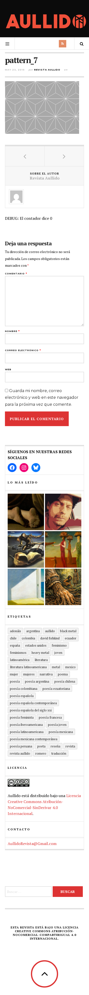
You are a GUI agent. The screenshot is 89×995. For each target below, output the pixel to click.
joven (58, 652)
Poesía (15, 681)
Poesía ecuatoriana (56, 688)
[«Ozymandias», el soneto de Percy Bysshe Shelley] (26, 512)
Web (8, 369)
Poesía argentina (37, 681)
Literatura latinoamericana (28, 667)
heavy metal (40, 652)
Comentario (16, 273)
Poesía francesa (50, 717)
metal (56, 667)
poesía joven (57, 724)
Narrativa (46, 674)
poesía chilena (64, 681)
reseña (55, 746)
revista (70, 746)
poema (63, 674)
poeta (41, 746)
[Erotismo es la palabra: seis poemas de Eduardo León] (63, 512)
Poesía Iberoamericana (26, 724)
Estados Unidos (35, 645)
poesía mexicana (61, 732)
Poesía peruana (21, 746)
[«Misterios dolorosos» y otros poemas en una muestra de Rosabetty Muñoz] (26, 587)
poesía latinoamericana (27, 732)
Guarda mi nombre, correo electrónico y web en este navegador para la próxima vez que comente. (41, 397)
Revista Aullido (47, 69)
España (15, 645)
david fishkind (50, 638)
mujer (14, 674)
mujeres (29, 674)
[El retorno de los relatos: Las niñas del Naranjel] (63, 587)
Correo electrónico (23, 350)
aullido (50, 631)
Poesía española (22, 696)
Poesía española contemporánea (33, 703)
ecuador (70, 638)
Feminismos (18, 652)
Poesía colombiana (23, 688)
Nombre (12, 331)
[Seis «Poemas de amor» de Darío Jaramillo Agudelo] (26, 549)
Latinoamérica (19, 660)
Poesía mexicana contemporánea (33, 739)
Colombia (28, 638)
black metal (68, 631)
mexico (70, 667)
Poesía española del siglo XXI (31, 710)
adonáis (15, 631)
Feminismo (59, 645)
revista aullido (20, 753)
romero (40, 753)
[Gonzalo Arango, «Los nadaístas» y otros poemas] (63, 549)
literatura (41, 660)
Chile (13, 638)
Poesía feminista (22, 717)
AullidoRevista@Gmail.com (32, 843)
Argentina (33, 631)
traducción (58, 753)
